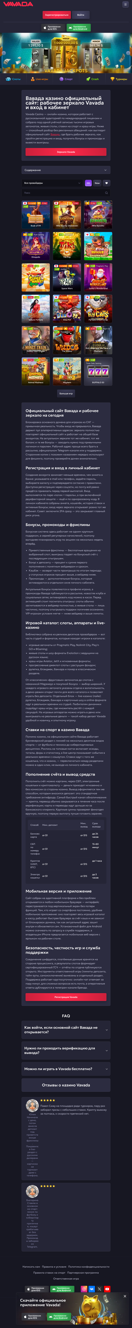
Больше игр (66, 393)
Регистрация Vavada (66, 997)
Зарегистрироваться (56, 14)
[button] (4, 53)
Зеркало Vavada (66, 151)
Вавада (55, 134)
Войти (80, 14)
